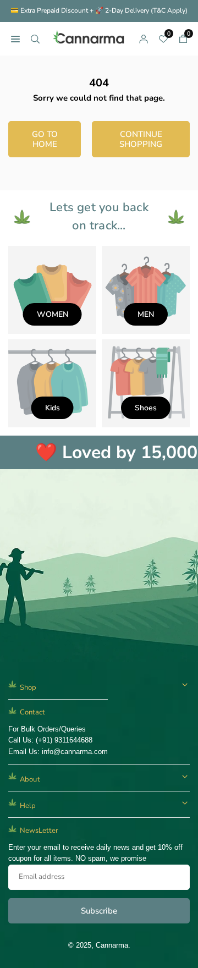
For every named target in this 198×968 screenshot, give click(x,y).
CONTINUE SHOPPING (140, 139)
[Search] (35, 38)
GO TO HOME (45, 139)
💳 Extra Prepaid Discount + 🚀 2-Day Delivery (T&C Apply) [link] (99, 10)
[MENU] (15, 38)
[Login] (143, 38)
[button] (183, 38)
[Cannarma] (89, 38)
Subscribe (99, 910)
